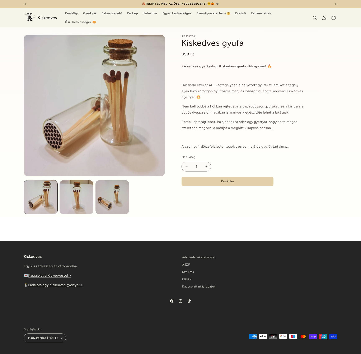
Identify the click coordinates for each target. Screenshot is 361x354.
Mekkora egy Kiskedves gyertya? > (55, 285)
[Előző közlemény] (25, 4)
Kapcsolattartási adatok (199, 286)
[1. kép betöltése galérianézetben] (40, 197)
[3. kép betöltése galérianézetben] (112, 197)
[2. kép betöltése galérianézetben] (76, 197)
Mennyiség (189, 156)
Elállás (186, 279)
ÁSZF (186, 264)
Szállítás (188, 272)
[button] (315, 17)
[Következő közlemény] (335, 4)
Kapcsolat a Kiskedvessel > (49, 275)
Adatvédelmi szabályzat (198, 257)
